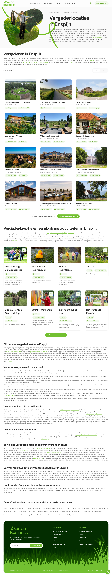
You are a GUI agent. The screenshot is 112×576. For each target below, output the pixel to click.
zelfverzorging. (45, 439)
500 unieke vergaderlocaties (69, 410)
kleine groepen (24, 450)
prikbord (92, 60)
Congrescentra (38, 458)
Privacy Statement (63, 570)
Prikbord (67, 3)
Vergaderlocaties (34, 3)
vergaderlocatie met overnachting (87, 435)
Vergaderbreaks (48, 3)
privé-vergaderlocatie (44, 448)
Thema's (58, 3)
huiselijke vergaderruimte (94, 414)
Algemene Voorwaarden (49, 570)
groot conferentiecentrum (38, 351)
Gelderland (66, 12)
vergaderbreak (97, 37)
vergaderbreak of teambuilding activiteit (35, 62)
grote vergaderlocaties (53, 452)
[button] (75, 3)
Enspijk (75, 12)
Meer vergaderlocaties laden (43, 216)
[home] (9, 3)
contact (71, 62)
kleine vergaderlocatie (13, 351)
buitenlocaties (10, 395)
